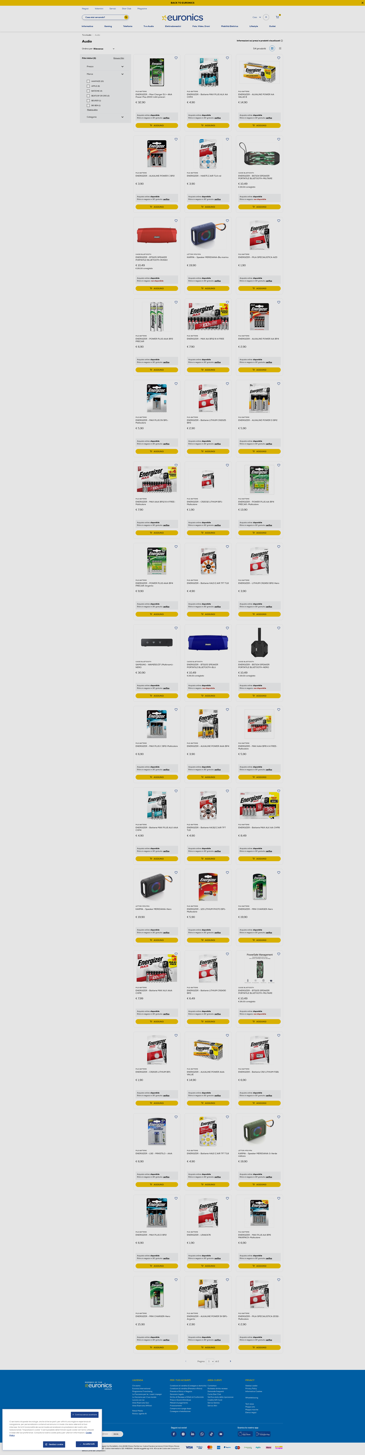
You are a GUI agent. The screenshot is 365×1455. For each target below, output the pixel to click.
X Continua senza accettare (85, 1415)
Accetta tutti (89, 1444)
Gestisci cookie (56, 1444)
